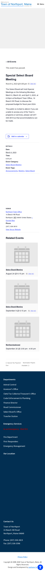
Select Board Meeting (13, 165)
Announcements (12, 171)
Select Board (30, 171)
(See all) (33, 84)
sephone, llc (32, 567)
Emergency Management (14, 446)
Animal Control (9, 384)
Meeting (21, 171)
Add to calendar (17, 136)
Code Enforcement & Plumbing (16, 398)
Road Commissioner (12, 407)
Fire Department (10, 437)
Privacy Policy (22, 557)
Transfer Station (10, 416)
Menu (42, 4)
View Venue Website (13, 229)
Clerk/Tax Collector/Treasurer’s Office (19, 393)
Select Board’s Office (12, 411)
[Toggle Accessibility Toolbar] (40, 567)
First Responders (10, 441)
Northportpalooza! (13, 345)
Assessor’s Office (10, 389)
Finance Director (10, 402)
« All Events (11, 61)
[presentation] (22, 254)
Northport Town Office (14, 212)
